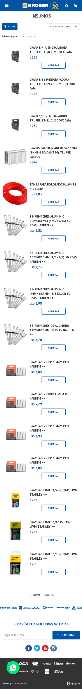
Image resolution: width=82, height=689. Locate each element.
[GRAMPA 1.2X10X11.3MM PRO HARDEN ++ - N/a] (15, 404)
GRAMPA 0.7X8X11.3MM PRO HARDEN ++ (49, 460)
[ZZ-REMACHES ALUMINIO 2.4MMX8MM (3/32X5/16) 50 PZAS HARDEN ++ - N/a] (15, 229)
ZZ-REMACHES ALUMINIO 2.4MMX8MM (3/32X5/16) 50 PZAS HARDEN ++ (50, 220)
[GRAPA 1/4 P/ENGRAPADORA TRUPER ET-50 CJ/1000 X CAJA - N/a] (15, 58)
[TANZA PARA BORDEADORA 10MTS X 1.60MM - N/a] (15, 195)
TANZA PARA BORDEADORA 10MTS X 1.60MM (53, 186)
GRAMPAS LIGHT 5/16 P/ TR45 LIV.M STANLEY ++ (50, 524)
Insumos (27, 36)
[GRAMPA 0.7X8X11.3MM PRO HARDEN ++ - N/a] (15, 469)
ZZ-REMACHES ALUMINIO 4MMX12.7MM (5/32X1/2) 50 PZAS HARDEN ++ (50, 293)
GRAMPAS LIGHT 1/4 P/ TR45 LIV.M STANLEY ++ (54, 492)
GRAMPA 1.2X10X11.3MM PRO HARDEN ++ (50, 396)
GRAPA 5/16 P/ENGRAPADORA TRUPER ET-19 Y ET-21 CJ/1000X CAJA (53, 84)
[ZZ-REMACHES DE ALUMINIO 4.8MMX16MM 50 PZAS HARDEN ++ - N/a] (15, 338)
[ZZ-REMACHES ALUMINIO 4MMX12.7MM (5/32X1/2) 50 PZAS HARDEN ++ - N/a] (15, 302)
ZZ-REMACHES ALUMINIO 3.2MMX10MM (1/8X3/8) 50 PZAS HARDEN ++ (53, 257)
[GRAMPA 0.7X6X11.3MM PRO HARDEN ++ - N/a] (15, 437)
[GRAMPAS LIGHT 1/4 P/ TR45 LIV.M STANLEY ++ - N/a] (15, 501)
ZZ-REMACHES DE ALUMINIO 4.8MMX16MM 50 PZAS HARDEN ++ (52, 330)
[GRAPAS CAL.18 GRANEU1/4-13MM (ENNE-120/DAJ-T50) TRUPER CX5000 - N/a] (15, 161)
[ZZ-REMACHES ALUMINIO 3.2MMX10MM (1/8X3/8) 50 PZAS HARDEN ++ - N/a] (15, 265)
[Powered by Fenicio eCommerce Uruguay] (73, 683)
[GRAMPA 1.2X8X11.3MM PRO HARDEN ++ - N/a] (15, 372)
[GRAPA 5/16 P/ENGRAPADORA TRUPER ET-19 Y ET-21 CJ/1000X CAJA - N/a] (15, 92)
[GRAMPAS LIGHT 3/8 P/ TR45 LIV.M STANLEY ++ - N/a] (15, 565)
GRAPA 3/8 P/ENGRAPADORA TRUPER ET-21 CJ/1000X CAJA (50, 118)
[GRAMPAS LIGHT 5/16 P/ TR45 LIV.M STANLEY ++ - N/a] (15, 533)
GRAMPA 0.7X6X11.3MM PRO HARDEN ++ (49, 428)
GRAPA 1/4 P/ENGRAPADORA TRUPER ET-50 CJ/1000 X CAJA (51, 50)
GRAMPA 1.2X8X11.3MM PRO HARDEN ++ (49, 364)
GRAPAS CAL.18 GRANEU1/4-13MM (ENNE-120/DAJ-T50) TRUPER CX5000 (53, 152)
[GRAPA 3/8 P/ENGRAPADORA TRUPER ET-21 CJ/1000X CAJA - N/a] (15, 126)
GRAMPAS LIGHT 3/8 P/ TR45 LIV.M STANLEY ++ (54, 556)
